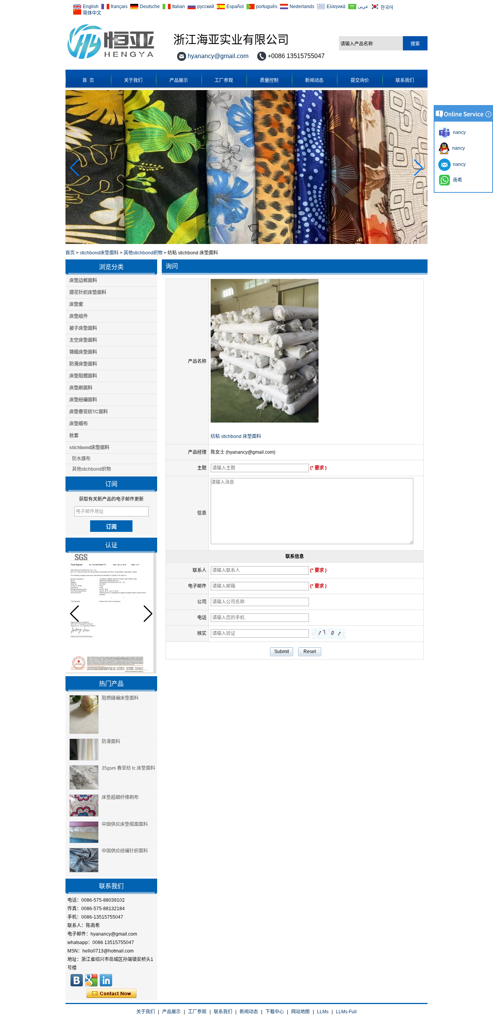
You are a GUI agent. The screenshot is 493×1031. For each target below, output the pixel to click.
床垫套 (76, 304)
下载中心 (274, 1011)
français (119, 6)
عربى (363, 6)
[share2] (106, 980)
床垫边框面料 (83, 280)
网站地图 (300, 1011)
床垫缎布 (78, 423)
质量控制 (269, 80)
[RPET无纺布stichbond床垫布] (246, 242)
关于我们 (133, 80)
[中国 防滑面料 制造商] (84, 750)
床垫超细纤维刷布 (120, 797)
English (91, 6)
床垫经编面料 (83, 400)
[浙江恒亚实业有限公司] (76, 980)
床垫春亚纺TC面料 (88, 411)
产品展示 (178, 80)
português (266, 6)
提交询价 (359, 80)
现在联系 (111, 994)
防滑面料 (111, 741)
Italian (178, 6)
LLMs (323, 1011)
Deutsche (150, 6)
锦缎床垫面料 (83, 352)
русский (205, 6)
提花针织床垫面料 (87, 292)
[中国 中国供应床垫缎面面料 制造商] (84, 832)
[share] (91, 980)
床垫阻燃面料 (83, 376)
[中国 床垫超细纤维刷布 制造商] (84, 805)
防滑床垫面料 (83, 364)
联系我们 (405, 80)
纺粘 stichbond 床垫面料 (236, 436)
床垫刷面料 (80, 388)
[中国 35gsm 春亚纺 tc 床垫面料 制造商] (84, 777)
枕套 (74, 435)
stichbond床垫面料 (99, 253)
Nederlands (302, 6)
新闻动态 (314, 80)
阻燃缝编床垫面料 (120, 698)
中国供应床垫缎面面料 (125, 824)
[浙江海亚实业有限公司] (110, 59)
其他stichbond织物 (143, 253)
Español (235, 6)
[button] (418, 167)
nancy (457, 148)
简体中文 (92, 12)
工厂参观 (224, 80)
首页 (70, 253)
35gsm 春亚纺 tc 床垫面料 (128, 768)
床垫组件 (78, 316)
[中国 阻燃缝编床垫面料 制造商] (84, 714)
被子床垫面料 (83, 328)
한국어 (387, 7)
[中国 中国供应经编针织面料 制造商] (84, 860)
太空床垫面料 (83, 340)
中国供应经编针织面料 (125, 851)
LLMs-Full (346, 1011)
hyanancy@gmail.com (218, 56)
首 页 (88, 80)
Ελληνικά (336, 6)
